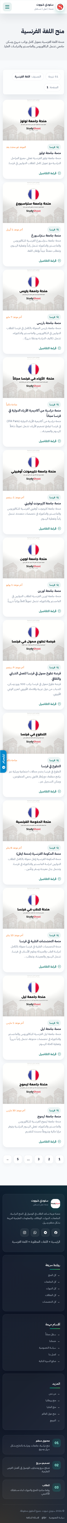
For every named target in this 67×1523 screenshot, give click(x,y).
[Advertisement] (31, 1343)
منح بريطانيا (51, 1400)
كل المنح (52, 1275)
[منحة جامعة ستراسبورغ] (33, 202)
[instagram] (24, 1232)
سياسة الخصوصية (56, 1517)
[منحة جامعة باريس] (33, 290)
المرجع (53, 1420)
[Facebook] (56, 1232)
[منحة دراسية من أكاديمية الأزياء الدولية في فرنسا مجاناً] (33, 377)
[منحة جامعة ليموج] (33, 1083)
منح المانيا (51, 1407)
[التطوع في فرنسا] (33, 733)
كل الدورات (51, 1288)
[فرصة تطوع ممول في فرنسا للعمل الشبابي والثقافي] (33, 640)
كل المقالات (50, 1295)
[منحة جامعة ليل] (33, 996)
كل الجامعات (50, 1282)
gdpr (44, 1517)
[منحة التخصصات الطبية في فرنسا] (33, 908)
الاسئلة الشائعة (32, 1517)
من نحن (52, 1393)
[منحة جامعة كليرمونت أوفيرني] (33, 470)
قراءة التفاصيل (47, 173)
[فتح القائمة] (7, 6)
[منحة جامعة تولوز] (33, 120)
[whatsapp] (35, 1232)
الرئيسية (55, 1242)
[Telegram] (45, 1232)
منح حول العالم (49, 1413)
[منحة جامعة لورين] (33, 558)
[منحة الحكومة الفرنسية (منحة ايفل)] (33, 820)
